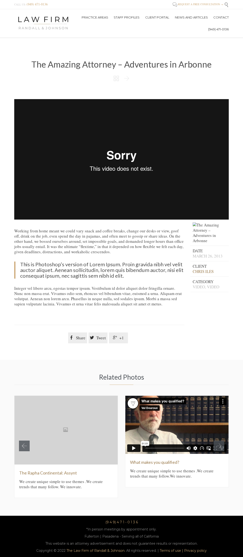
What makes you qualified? (154, 462)
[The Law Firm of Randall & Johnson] (43, 23)
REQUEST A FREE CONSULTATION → (198, 4)
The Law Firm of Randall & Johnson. (95, 550)
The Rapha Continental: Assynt (48, 472)
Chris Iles (203, 271)
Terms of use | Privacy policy (183, 550)
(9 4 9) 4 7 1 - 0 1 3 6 (121, 522)
